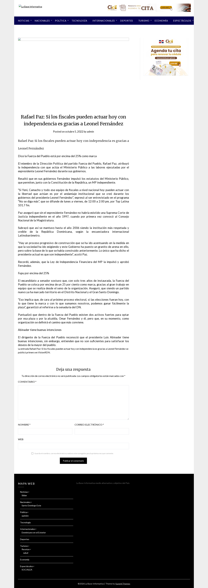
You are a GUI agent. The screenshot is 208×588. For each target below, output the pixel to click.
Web (20, 439)
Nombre (24, 424)
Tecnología (79, 20)
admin (90, 131)
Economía (161, 20)
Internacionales (103, 20)
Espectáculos (182, 20)
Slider (24, 495)
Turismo (143, 20)
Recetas (26, 549)
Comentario (27, 381)
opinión (25, 515)
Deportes (126, 20)
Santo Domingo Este (31, 505)
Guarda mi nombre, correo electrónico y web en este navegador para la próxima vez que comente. (74, 453)
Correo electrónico (89, 424)
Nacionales (42, 20)
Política (60, 20)
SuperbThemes (122, 583)
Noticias (23, 20)
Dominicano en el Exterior (34, 532)
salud (25, 553)
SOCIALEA (27, 569)
